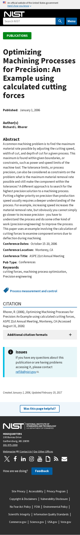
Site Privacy (18, 491)
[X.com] (7, 459)
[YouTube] (40, 459)
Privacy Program (56, 491)
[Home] (14, 14)
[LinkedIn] (23, 459)
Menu (72, 21)
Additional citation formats (27, 335)
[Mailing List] (64, 459)
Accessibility (36, 491)
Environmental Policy (55, 506)
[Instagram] (32, 459)
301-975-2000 (10, 445)
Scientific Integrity (19, 514)
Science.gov (37, 522)
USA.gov (52, 522)
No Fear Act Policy (20, 506)
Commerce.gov (17, 522)
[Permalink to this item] (20, 123)
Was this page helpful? (40, 409)
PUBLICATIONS (17, 36)
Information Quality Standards (51, 514)
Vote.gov (66, 522)
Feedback (42, 471)
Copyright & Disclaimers (23, 499)
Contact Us (26, 451)
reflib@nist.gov (26, 372)
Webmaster (9, 451)
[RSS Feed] (56, 459)
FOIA (37, 506)
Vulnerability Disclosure (54, 499)
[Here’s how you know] (40, 4)
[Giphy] (48, 459)
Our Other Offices (43, 451)
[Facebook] (15, 459)
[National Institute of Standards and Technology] (29, 426)
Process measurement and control (33, 291)
